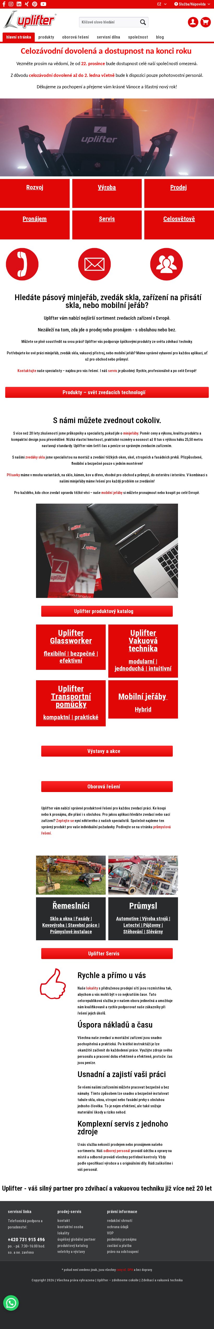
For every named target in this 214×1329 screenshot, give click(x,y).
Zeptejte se (65, 821)
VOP (110, 1233)
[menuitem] (114, 22)
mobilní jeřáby (112, 493)
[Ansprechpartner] (179, 264)
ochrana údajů (117, 1227)
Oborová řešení (103, 786)
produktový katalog (72, 1246)
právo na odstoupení (123, 1252)
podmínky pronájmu (121, 1239)
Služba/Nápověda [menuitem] (192, 4)
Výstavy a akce (103, 751)
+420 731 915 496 (26, 1240)
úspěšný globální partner (76, 1239)
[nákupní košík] (205, 22)
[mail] (107, 264)
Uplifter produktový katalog (103, 611)
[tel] (34, 264)
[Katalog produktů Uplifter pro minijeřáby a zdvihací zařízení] (107, 551)
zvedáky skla (35, 457)
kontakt (63, 1221)
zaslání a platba (119, 1246)
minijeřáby (130, 433)
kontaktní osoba (70, 1227)
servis (112, 371)
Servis (107, 218)
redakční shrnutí (119, 1221)
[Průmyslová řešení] (143, 875)
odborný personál (117, 1151)
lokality (92, 988)
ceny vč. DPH (124, 1270)
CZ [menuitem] (159, 4)
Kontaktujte (26, 371)
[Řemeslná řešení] (71, 875)
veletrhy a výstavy (71, 1252)
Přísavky (13, 475)
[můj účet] (193, 22)
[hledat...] (143, 22)
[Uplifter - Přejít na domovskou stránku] (30, 20)
